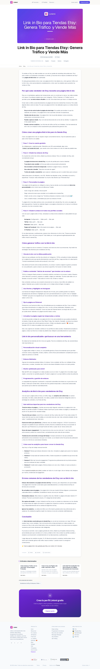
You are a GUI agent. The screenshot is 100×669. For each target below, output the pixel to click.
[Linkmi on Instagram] (11, 643)
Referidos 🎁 (34, 640)
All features (33, 634)
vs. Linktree (33, 638)
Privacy (44, 665)
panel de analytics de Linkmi (33, 470)
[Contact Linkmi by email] (21, 643)
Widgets (33, 644)
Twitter (31, 552)
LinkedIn (38, 552)
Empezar (33, 651)
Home (20, 66)
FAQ (32, 646)
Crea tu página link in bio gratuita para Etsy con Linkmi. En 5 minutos (43, 546)
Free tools (33, 636)
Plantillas (45, 2)
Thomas (58, 665)
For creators (34, 632)
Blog (24, 66)
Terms (38, 665)
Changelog (33, 648)
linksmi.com (28, 146)
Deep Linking (55, 629)
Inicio (32, 629)
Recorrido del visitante (57, 632)
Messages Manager (56, 634)
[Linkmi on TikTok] (18, 643)
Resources (33, 631)
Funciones (35, 2)
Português (66, 61)
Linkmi (37, 138)
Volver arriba (85, 665)
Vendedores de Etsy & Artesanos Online (29, 583)
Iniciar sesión (74, 2)
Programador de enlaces (58, 631)
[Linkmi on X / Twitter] (14, 643)
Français (53, 61)
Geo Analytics (55, 636)
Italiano (59, 61)
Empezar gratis (85, 2)
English (47, 61)
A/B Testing (54, 638)
